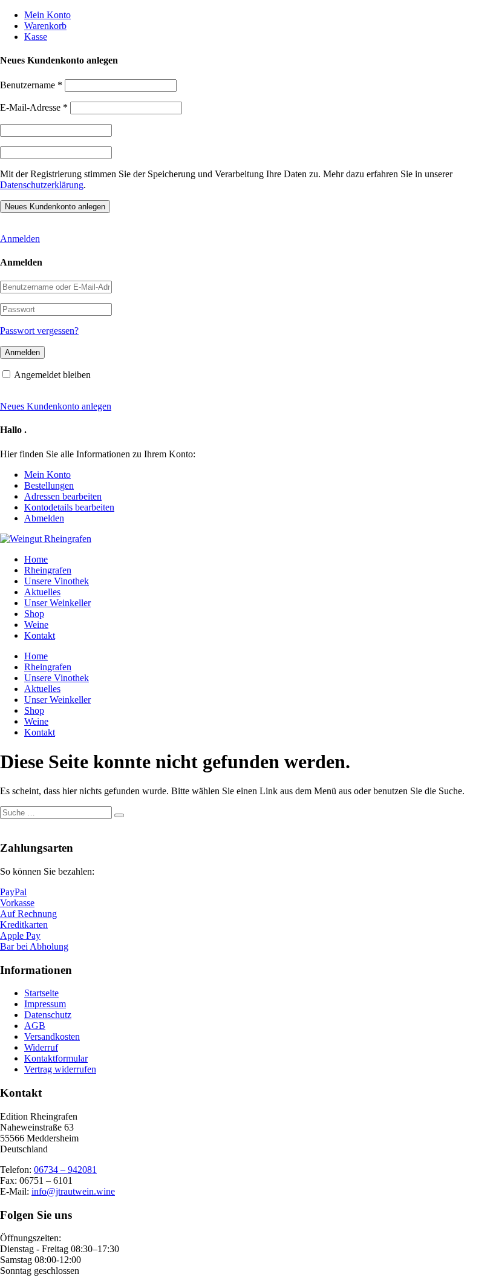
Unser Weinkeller (57, 603)
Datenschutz (47, 1015)
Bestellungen (49, 485)
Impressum (45, 1004)
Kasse (35, 36)
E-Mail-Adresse (34, 107)
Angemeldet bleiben (52, 375)
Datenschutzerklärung (41, 185)
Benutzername (31, 85)
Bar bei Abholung (34, 946)
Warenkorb (45, 26)
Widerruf (41, 1047)
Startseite (41, 993)
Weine (36, 624)
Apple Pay (20, 935)
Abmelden (44, 518)
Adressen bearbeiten (63, 496)
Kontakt (39, 635)
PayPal (13, 892)
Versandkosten (52, 1036)
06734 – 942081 (65, 1169)
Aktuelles (42, 592)
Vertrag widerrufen (60, 1069)
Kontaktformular (56, 1058)
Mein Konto (47, 15)
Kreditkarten (24, 924)
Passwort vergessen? (39, 330)
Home (36, 559)
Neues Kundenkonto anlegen (55, 406)
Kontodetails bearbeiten (69, 507)
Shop (34, 614)
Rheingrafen (47, 570)
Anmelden (20, 238)
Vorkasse (17, 903)
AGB (34, 1025)
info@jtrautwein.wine (73, 1191)
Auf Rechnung (28, 914)
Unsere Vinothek (56, 581)
